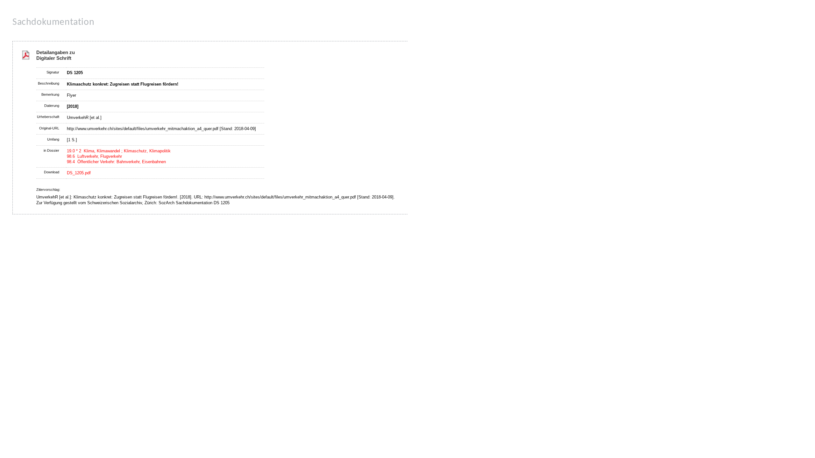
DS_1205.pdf (79, 172)
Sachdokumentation (53, 22)
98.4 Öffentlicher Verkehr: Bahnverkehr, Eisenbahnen (116, 161)
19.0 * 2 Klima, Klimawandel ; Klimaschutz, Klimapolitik (119, 151)
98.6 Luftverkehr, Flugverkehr (94, 156)
